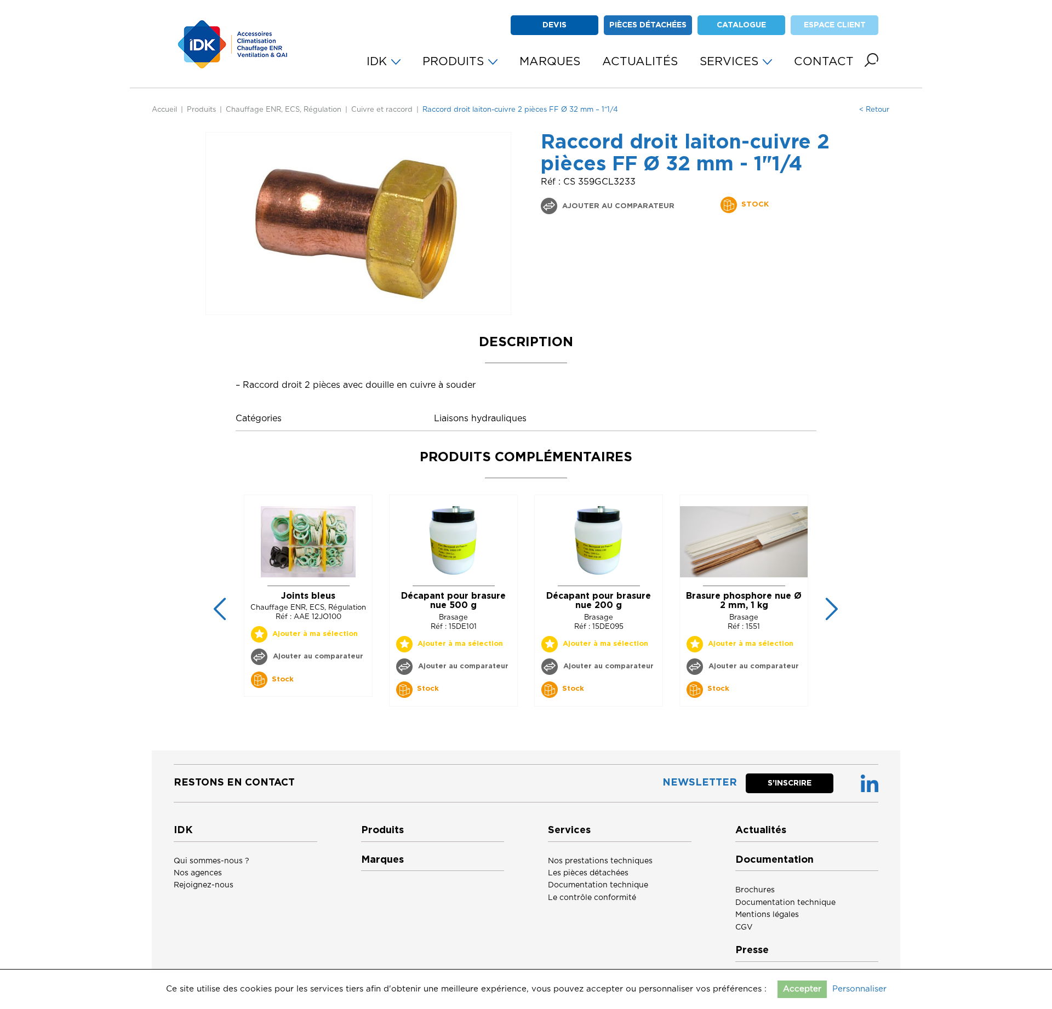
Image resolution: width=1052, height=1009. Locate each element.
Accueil (164, 109)
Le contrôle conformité (592, 898)
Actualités (760, 830)
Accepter (802, 989)
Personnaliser (859, 989)
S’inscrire (789, 783)
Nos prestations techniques (600, 861)
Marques (382, 860)
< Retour (874, 109)
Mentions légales (767, 915)
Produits (201, 109)
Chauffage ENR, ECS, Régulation (283, 109)
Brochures (755, 890)
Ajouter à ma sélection (315, 634)
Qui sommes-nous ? (211, 861)
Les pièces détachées (588, 873)
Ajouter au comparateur (617, 206)
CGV (744, 927)
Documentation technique (598, 885)
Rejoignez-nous (203, 885)
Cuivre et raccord (382, 109)
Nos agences (198, 873)
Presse (752, 950)
